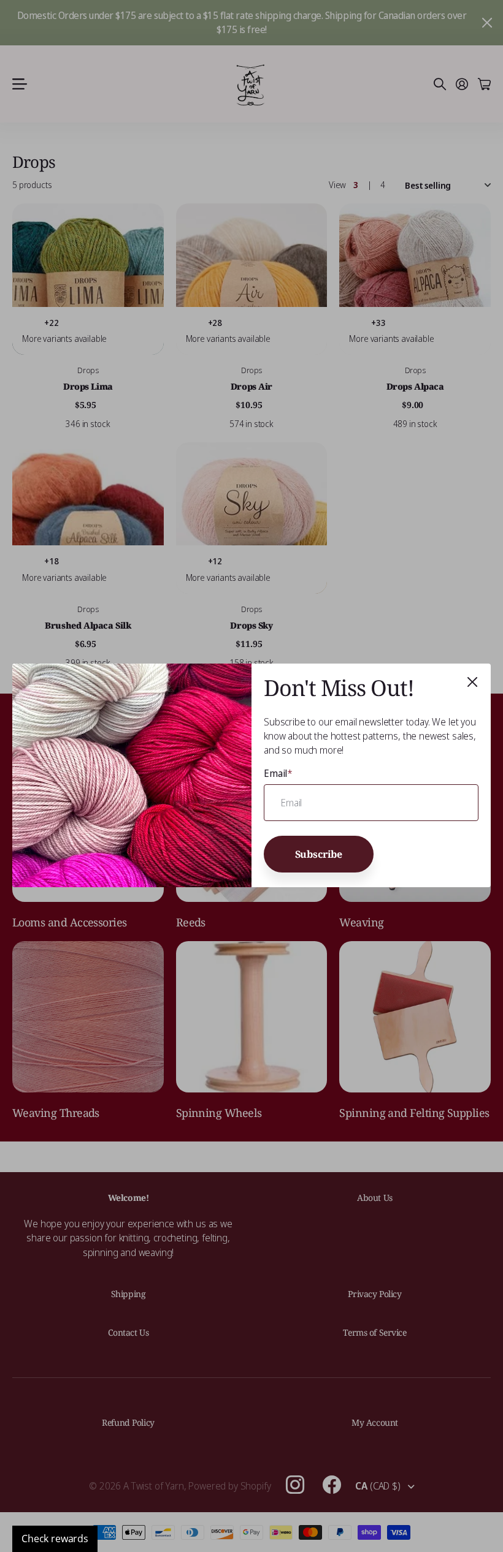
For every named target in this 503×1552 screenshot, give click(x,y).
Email (278, 773)
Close (472, 682)
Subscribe (319, 854)
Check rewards (54, 1538)
